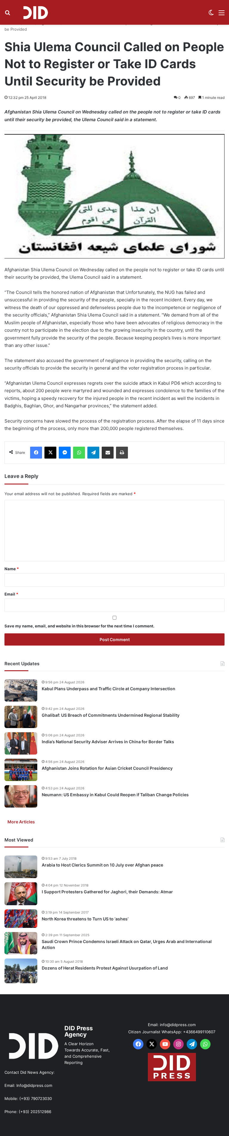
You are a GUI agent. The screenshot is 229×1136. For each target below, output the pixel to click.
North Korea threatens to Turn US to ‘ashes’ (85, 918)
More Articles (21, 821)
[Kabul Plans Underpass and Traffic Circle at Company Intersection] (20, 690)
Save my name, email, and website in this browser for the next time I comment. (79, 626)
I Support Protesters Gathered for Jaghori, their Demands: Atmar (107, 891)
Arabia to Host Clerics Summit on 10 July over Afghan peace (102, 864)
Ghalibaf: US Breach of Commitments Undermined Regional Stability (111, 715)
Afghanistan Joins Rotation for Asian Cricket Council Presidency (107, 768)
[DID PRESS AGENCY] (35, 12)
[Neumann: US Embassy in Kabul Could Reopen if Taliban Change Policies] (20, 796)
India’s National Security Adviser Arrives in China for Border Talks (108, 741)
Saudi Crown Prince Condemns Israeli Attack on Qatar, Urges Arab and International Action (127, 944)
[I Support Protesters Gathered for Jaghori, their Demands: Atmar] (20, 893)
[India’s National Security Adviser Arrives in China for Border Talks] (20, 743)
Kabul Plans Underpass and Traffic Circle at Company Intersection (108, 688)
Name (11, 568)
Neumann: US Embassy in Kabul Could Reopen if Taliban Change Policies (115, 794)
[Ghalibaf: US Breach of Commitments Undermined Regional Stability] (20, 717)
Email (11, 594)
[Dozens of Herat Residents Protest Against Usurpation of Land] (20, 971)
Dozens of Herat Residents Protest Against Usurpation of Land (105, 967)
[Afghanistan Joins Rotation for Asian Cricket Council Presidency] (20, 770)
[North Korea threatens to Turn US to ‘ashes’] (20, 918)
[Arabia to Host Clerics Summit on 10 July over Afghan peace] (20, 866)
